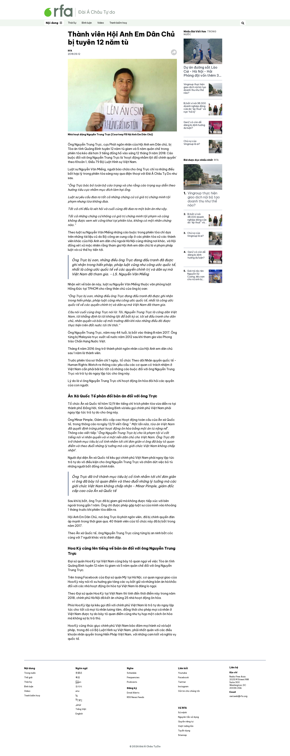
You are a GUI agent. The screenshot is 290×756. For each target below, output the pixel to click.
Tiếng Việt (81, 709)
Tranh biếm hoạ (118, 22)
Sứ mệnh (182, 712)
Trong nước (30, 672)
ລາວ (77, 691)
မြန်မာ (78, 682)
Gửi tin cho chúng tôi (189, 691)
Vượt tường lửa (185, 726)
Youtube (182, 672)
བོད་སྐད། (79, 700)
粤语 (78, 677)
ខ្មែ (77, 695)
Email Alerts (133, 692)
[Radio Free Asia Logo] (79, 10)
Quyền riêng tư (185, 721)
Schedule (131, 672)
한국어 (79, 686)
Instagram (183, 686)
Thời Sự (72, 22)
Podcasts (132, 682)
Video (100, 22)
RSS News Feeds (135, 697)
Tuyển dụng (184, 730)
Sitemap (182, 735)
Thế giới (28, 677)
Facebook (183, 677)
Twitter (182, 682)
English (79, 713)
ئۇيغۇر (78, 704)
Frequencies (133, 677)
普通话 (79, 672)
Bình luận (87, 22)
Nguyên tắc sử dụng (188, 717)
